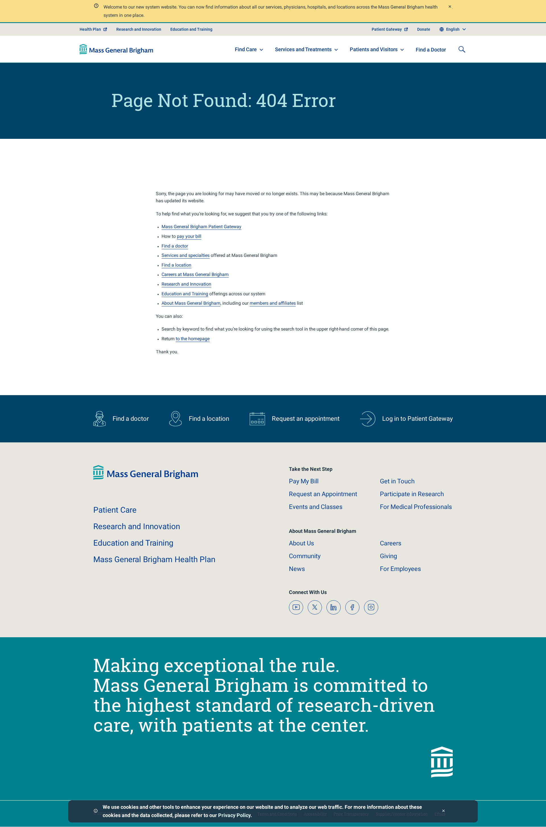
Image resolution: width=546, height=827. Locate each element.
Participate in (412, 494)
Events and (315, 506)
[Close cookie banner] (444, 811)
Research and (136, 526)
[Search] (461, 49)
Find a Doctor (431, 50)
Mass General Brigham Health (154, 559)
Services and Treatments (303, 49)
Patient (114, 510)
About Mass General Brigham (191, 303)
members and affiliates (273, 303)
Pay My (303, 481)
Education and (133, 543)
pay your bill (189, 236)
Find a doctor (175, 246)
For (400, 568)
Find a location (176, 265)
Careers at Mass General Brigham (195, 274)
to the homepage (193, 338)
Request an (323, 494)
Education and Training (191, 29)
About (301, 543)
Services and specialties (186, 255)
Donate (423, 29)
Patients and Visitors (374, 49)
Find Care (246, 49)
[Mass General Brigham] (116, 49)
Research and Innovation (138, 29)
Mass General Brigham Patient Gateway (201, 226)
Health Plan (90, 29)
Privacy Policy (234, 815)
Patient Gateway (387, 29)
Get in (397, 481)
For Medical (416, 506)
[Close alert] (449, 7)
